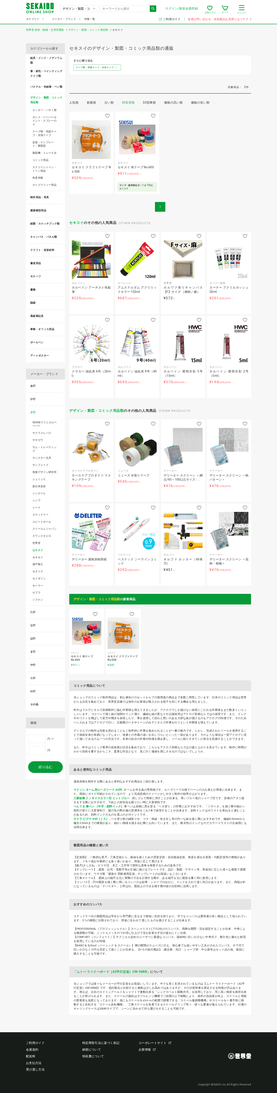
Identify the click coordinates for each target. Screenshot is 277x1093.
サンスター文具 (41, 457)
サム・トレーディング (44, 449)
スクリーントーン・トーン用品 (44, 169)
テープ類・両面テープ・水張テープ (44, 133)
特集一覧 (89, 19)
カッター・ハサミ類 (44, 110)
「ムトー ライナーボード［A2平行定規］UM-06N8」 (112, 971)
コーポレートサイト (152, 1043)
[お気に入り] (210, 9)
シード (36, 507)
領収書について (93, 1056)
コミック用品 (40, 160)
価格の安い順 (200, 102)
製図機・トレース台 (44, 152)
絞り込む (45, 767)
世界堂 (36, 543)
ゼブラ (36, 592)
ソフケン (37, 599)
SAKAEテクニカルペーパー (44, 424)
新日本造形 (39, 486)
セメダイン (39, 578)
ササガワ (37, 440)
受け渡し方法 (35, 1069)
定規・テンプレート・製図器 (43, 144)
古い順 (109, 102)
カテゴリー (32, 19)
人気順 (74, 102)
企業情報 (144, 1049)
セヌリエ (37, 571)
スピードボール (41, 521)
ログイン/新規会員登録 (181, 8)
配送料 (30, 1056)
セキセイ (37, 557)
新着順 (91, 102)
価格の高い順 (173, 102)
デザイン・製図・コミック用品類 (96, 411)
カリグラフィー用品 (44, 184)
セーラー (37, 585)
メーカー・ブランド (64, 19)
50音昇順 (128, 102)
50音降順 (149, 102)
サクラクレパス (41, 432)
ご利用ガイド (172, 19)
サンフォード (40, 464)
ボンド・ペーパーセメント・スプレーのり (44, 121)
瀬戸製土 (37, 564)
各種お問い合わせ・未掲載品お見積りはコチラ (218, 19)
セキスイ (76, 223)
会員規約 (32, 1049)
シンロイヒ (39, 493)
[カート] (225, 9)
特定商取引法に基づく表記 (100, 1043)
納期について (91, 1049)
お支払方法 (34, 1063)
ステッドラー (40, 514)
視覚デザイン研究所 (44, 472)
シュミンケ (39, 479)
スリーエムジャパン (44, 528)
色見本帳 (37, 177)
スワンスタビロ (41, 535)
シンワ (36, 500)
